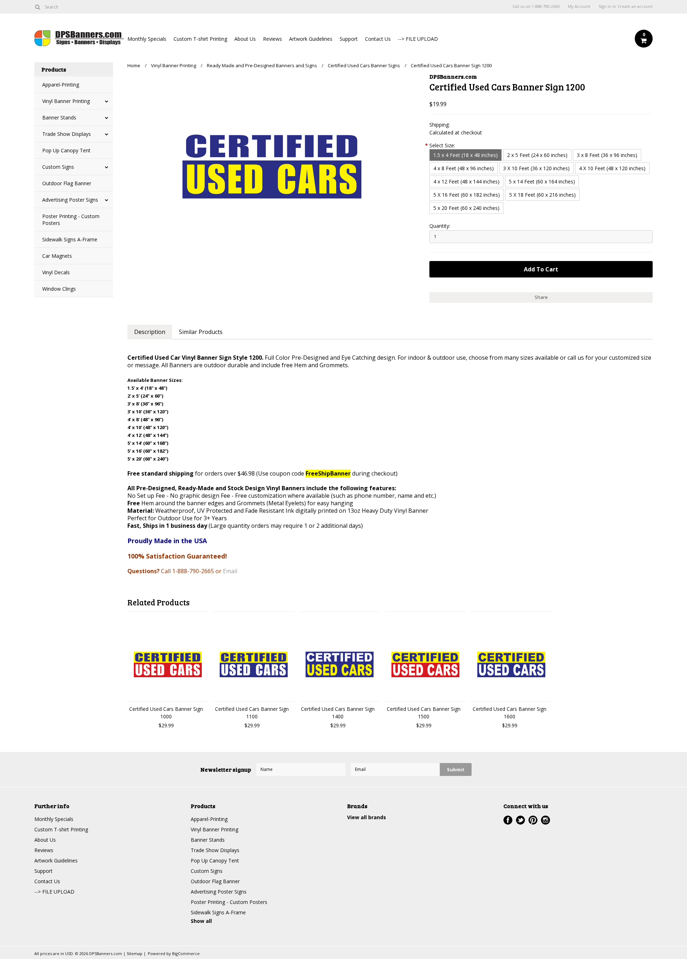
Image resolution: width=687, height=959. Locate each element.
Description (149, 332)
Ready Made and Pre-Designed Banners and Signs (262, 65)
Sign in (605, 6)
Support (349, 38)
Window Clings (59, 288)
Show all (201, 921)
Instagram (545, 820)
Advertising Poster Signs (70, 199)
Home (133, 65)
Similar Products (201, 332)
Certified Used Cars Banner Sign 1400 (338, 712)
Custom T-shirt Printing (200, 38)
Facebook (507, 820)
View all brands (366, 817)
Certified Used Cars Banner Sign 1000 (166, 712)
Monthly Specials (146, 38)
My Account (579, 6)
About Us (245, 38)
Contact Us (378, 38)
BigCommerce (186, 953)
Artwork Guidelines (310, 38)
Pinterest (532, 820)
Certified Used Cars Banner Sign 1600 (509, 712)
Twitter (520, 820)
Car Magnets (57, 255)
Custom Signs (58, 166)
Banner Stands (59, 117)
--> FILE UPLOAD (418, 38)
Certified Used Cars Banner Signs (364, 65)
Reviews (272, 38)
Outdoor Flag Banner (66, 183)
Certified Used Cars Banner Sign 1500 (424, 712)
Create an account (635, 6)
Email (230, 571)
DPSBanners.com (453, 76)
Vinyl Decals (56, 272)
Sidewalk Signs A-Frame (69, 239)
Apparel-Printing (60, 84)
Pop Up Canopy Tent (66, 150)
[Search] (37, 7)
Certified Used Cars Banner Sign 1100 (252, 712)
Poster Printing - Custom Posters (70, 219)
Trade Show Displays (66, 134)
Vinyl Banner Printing (66, 101)
